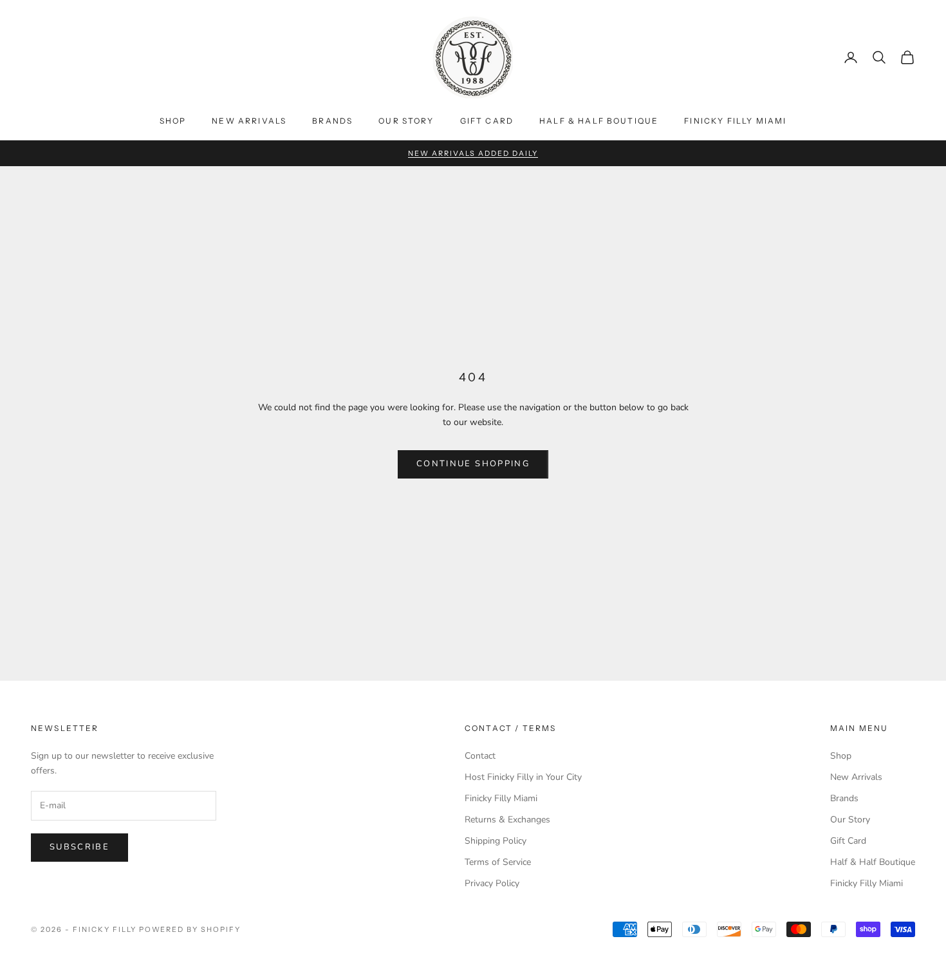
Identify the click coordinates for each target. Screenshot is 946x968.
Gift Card (487, 121)
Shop (173, 121)
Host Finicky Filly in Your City (523, 777)
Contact (480, 756)
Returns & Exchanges (507, 819)
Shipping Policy (495, 841)
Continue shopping (473, 464)
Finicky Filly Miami (735, 121)
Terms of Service (498, 862)
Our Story (406, 121)
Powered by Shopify (190, 929)
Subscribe (79, 847)
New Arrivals (249, 121)
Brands (332, 121)
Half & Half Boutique (598, 121)
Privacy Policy (492, 883)
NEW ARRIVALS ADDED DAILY (473, 153)
